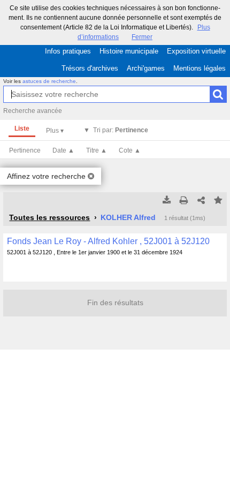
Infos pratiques (68, 51)
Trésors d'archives (90, 68)
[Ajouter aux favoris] (218, 200)
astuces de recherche (49, 81)
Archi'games (146, 68)
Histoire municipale (128, 51)
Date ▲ (63, 150)
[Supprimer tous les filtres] (91, 176)
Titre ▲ (96, 150)
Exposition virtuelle (196, 51)
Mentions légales (199, 68)
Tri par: (120, 130)
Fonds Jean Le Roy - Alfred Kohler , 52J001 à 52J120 (108, 241)
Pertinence (25, 150)
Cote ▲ (130, 150)
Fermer (142, 37)
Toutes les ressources (49, 217)
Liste (21, 128)
